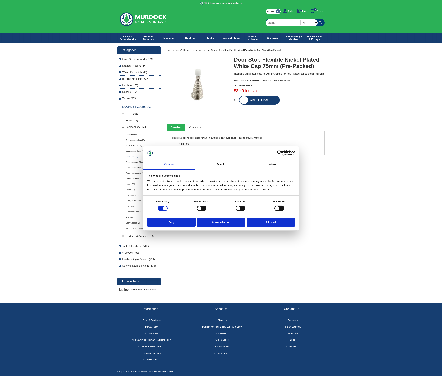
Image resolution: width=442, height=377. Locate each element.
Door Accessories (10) (135, 140)
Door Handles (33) (133, 134)
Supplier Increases (152, 353)
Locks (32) (130, 190)
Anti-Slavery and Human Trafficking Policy (151, 340)
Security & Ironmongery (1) (137, 228)
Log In (305, 11)
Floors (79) (132, 120)
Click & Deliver (222, 346)
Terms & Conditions (152, 320)
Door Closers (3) (133, 223)
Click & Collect (222, 340)
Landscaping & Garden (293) (138, 259)
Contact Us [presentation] (195, 127)
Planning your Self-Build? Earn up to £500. (222, 327)
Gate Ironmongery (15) (135, 173)
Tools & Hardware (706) (135, 246)
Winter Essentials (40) (134, 72)
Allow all (271, 222)
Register (291, 11)
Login (292, 340)
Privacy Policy (151, 327)
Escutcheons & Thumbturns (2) (139, 162)
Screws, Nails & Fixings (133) (139, 265)
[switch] (201, 208)
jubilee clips (150, 289)
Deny (171, 222)
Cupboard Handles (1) (135, 212)
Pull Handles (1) (132, 195)
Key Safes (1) (131, 217)
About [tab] (273, 164)
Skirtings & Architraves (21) (141, 236)
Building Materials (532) (135, 78)
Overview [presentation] (176, 127)
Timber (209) (129, 98)
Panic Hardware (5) (134, 146)
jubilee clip (136, 289)
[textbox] (292, 22)
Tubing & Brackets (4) (135, 201)
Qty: (235, 100)
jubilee (124, 289)
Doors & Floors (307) (137, 106)
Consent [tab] (169, 164)
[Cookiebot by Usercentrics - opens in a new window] (280, 153)
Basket (319, 11)
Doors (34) (132, 114)
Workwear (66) (130, 252)
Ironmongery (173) (136, 126)
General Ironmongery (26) (137, 179)
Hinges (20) (131, 184)
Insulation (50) (130, 85)
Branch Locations (293, 327)
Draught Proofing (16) (134, 65)
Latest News (222, 353)
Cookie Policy (151, 333)
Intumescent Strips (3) (135, 151)
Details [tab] (221, 164)
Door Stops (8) (132, 157)
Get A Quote (292, 333)
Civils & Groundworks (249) (137, 59)
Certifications (152, 359)
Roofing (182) (129, 91)
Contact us (293, 320)
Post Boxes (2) (132, 206)
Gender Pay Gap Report (152, 346)
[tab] (176, 127)
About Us (222, 320)
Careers (222, 333)
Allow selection (221, 222)
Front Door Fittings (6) (135, 168)
